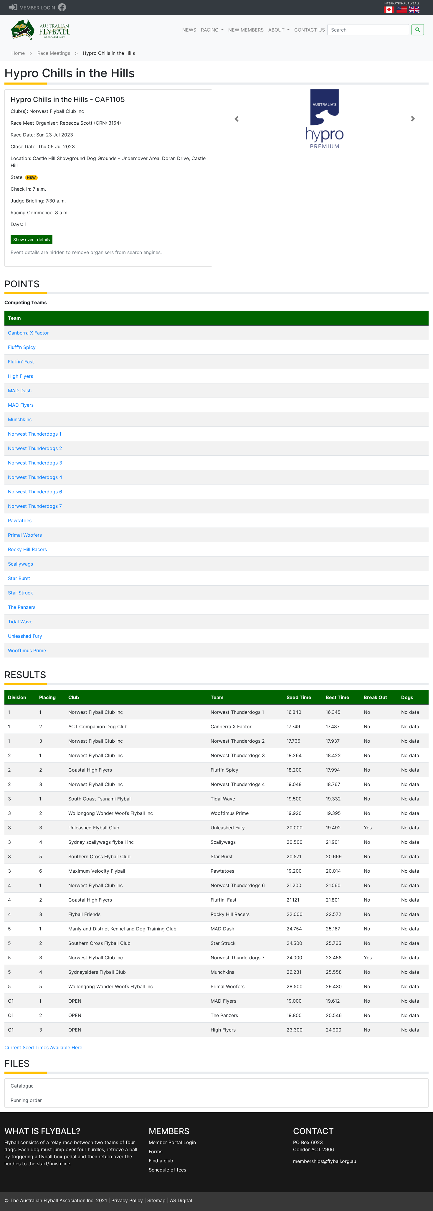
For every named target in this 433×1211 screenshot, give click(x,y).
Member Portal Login (172, 1142)
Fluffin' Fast (21, 362)
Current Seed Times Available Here (43, 1047)
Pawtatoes (20, 520)
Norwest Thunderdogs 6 (35, 492)
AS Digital (181, 1200)
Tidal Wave (20, 622)
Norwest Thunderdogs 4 (35, 477)
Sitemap (156, 1200)
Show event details (31, 239)
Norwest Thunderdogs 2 (35, 448)
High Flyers (20, 376)
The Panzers (21, 607)
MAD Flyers (21, 405)
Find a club (161, 1161)
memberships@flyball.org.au (324, 1161)
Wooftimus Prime (27, 650)
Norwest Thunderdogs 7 (35, 506)
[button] (236, 118)
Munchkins (20, 419)
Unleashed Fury (25, 636)
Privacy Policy (127, 1200)
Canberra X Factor (28, 333)
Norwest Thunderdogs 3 (35, 463)
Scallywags (20, 564)
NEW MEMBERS (246, 30)
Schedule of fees (167, 1170)
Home (18, 53)
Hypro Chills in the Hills (109, 53)
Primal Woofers (25, 535)
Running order (26, 1100)
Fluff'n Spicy (22, 347)
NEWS (190, 30)
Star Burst (19, 578)
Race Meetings (53, 53)
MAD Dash (20, 390)
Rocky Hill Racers (27, 549)
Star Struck (20, 593)
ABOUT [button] (277, 30)
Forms (155, 1151)
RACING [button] (210, 30)
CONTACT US (309, 30)
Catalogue (22, 1086)
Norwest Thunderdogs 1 (34, 434)
